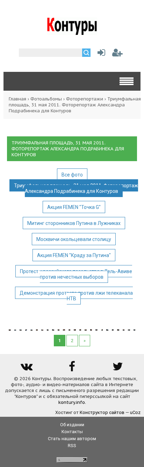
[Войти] (100, 54)
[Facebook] (72, 368)
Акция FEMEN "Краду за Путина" (74, 255)
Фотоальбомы (46, 99)
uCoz (135, 412)
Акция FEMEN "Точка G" (74, 207)
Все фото (72, 175)
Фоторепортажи (84, 99)
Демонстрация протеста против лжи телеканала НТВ (76, 295)
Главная (17, 99)
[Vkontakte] (26, 368)
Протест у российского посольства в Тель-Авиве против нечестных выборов (76, 274)
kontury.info (71, 402)
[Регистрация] (117, 54)
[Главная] (72, 32)
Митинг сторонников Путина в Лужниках (74, 223)
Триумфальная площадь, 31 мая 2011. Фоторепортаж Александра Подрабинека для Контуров (76, 188)
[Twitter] (117, 368)
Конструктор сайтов (102, 412)
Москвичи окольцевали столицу (73, 239)
